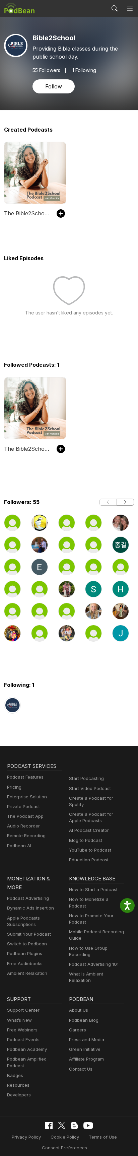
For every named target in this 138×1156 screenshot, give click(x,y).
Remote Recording (26, 835)
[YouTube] (88, 1125)
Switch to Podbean (27, 943)
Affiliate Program (86, 1059)
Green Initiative (84, 1049)
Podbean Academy (27, 1049)
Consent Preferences (64, 1147)
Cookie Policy (65, 1137)
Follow (53, 86)
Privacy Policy (26, 1137)
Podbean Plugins (24, 953)
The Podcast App (25, 816)
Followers (46, 70)
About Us (78, 1010)
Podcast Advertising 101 (94, 964)
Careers (77, 1029)
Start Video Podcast (90, 788)
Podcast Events (23, 1039)
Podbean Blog (83, 1020)
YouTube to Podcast (90, 850)
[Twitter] (61, 1125)
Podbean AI (19, 845)
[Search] (115, 8)
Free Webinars (22, 1029)
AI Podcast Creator (89, 830)
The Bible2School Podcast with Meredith (27, 213)
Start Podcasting (86, 778)
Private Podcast (23, 806)
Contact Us (80, 1069)
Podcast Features (25, 777)
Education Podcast (89, 859)
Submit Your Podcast (29, 934)
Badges (15, 1075)
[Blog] (74, 1125)
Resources (18, 1085)
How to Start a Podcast (93, 889)
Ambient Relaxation (27, 973)
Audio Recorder (23, 825)
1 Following (84, 70)
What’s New (19, 1020)
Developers (19, 1094)
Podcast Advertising (28, 898)
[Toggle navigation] (130, 8)
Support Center (23, 1010)
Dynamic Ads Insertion (30, 908)
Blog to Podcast (85, 840)
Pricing (14, 787)
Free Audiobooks (25, 963)
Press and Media (86, 1039)
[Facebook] (49, 1125)
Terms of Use (103, 1137)
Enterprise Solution (27, 796)
